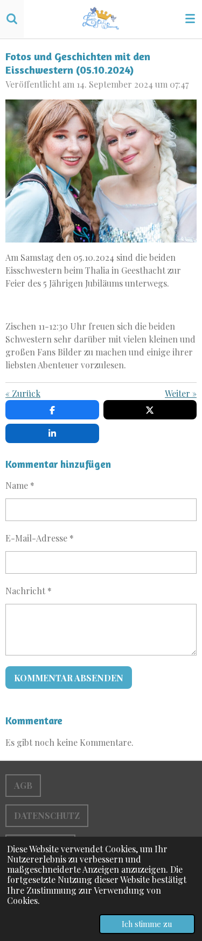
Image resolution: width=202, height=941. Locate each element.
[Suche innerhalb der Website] (12, 19)
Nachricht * (28, 590)
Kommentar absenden (68, 677)
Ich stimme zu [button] (147, 923)
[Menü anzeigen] (190, 19)
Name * (19, 485)
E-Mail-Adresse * (39, 538)
